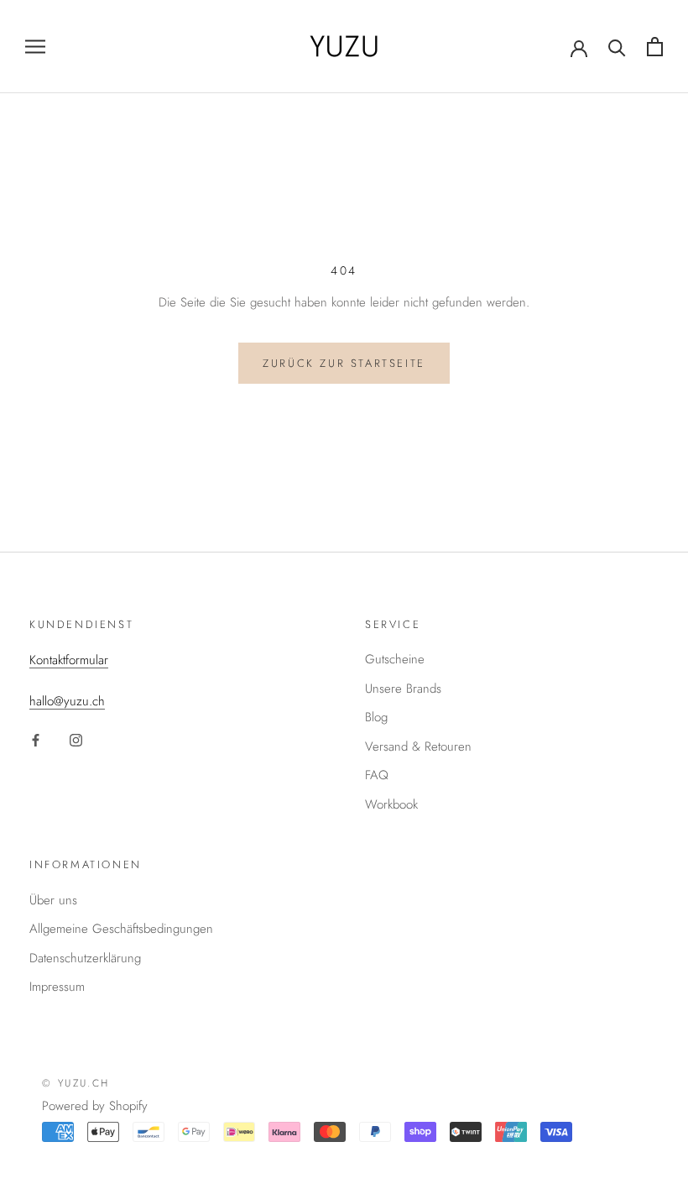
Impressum (57, 986)
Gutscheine (395, 659)
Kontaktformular (68, 660)
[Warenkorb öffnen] (655, 46)
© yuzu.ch (76, 1083)
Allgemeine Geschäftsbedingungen (121, 928)
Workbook (391, 804)
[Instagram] (76, 739)
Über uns (53, 900)
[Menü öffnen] (35, 46)
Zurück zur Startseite (344, 363)
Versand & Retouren (418, 746)
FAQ (376, 775)
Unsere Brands (403, 688)
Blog (376, 717)
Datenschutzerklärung (85, 958)
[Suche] (617, 46)
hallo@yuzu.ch (67, 701)
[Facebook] (35, 739)
